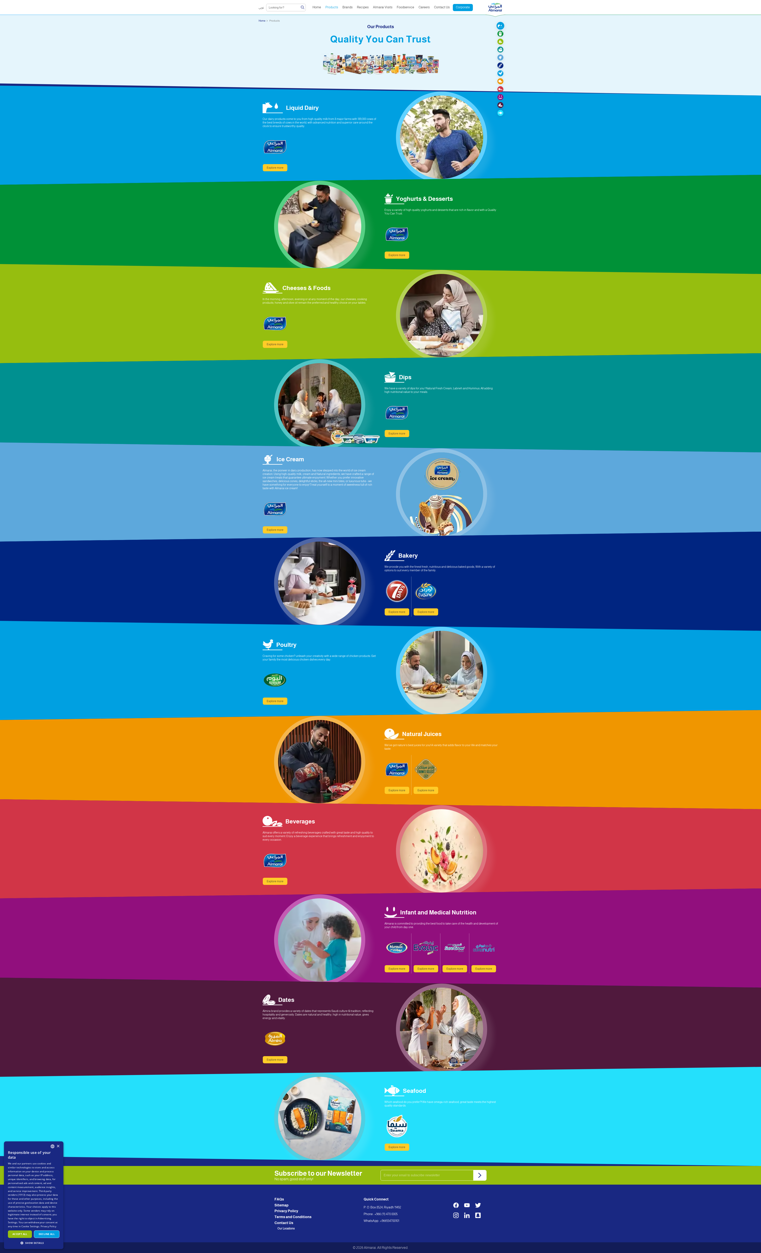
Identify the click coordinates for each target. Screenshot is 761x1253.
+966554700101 (389, 1220)
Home (317, 7)
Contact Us (442, 7)
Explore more (275, 167)
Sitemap (281, 1205)
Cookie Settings (30, 1226)
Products (331, 7)
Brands (347, 7)
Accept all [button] (19, 1234)
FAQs (279, 1199)
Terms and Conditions (293, 1217)
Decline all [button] (47, 1234)
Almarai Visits (382, 7)
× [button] (57, 1146)
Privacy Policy (286, 1211)
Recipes (363, 7)
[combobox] (52, 1146)
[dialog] (33, 1195)
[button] (33, 1243)
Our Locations (286, 1228)
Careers (424, 7)
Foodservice (405, 7)
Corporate (463, 7)
